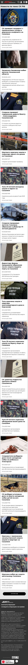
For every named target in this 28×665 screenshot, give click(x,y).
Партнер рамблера (6, 657)
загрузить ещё (14, 593)
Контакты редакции (8, 604)
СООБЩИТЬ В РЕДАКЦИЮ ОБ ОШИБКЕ (12, 607)
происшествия (7, 47)
